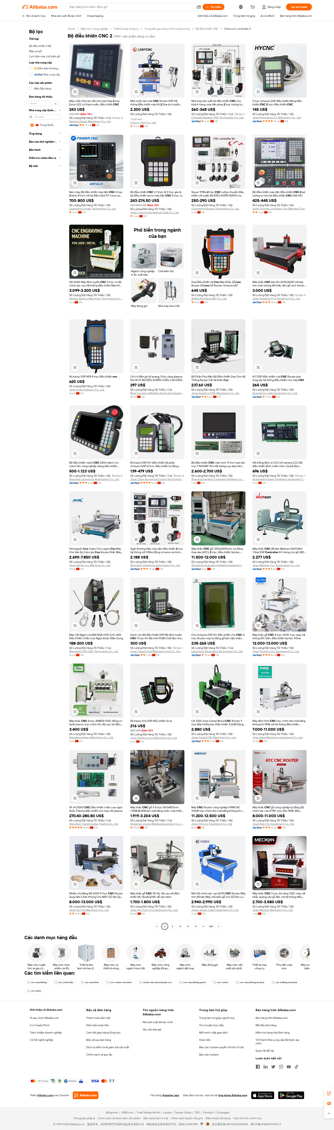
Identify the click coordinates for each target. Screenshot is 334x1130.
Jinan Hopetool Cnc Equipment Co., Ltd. (276, 298)
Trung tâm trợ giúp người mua (216, 1017)
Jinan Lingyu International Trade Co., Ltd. (154, 212)
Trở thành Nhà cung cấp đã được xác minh (278, 1041)
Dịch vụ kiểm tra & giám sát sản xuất (107, 1047)
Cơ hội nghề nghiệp (41, 1039)
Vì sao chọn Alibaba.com (44, 1017)
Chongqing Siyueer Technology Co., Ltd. (215, 208)
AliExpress (112, 1112)
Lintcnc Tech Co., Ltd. (143, 122)
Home (71, 28)
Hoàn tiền (205, 1039)
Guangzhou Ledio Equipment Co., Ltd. (274, 393)
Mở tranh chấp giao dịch (213, 1032)
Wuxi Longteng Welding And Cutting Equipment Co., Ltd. (157, 393)
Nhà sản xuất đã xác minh (158, 1022)
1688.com (127, 1112)
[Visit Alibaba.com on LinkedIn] (265, 1066)
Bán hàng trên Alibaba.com (272, 1017)
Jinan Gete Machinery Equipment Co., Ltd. (277, 737)
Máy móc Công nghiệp (94, 28)
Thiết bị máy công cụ (126, 28)
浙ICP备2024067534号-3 (265, 1124)
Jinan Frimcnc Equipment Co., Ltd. (211, 823)
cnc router (222, 982)
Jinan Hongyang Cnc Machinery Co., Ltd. (276, 117)
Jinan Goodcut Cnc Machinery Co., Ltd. (153, 737)
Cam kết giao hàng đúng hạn (103, 1032)
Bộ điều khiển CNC (207, 28)
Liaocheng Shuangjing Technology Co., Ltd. (217, 651)
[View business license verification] (202, 1124)
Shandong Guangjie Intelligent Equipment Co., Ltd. (218, 565)
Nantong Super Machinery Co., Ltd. (90, 121)
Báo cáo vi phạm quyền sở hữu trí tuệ (221, 1047)
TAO (197, 1112)
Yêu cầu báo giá (152, 1029)
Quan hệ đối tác (265, 1050)
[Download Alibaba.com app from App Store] (262, 1095)
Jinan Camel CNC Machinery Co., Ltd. (213, 737)
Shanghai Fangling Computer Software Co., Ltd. (218, 479)
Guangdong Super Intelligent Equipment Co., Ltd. (279, 479)
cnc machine (92, 982)
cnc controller (65, 982)
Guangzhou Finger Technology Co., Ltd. (92, 208)
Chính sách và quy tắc (99, 1054)
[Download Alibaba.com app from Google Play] (291, 1095)
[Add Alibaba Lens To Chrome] (85, 1095)
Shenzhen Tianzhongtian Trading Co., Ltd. (93, 823)
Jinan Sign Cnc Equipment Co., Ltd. (273, 823)
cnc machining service (252, 982)
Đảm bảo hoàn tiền (97, 1025)
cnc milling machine (286, 982)
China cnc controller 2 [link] (237, 28)
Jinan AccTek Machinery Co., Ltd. (89, 910)
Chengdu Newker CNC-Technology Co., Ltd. (217, 117)
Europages (223, 1112)
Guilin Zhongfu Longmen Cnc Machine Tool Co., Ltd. (279, 208)
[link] (329, 1093)
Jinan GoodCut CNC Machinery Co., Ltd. (215, 393)
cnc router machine (121, 982)
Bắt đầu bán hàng (266, 1025)
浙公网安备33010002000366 (230, 1124)
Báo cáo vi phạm (209, 1054)
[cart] (253, 7)
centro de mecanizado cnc (157, 982)
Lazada (167, 1112)
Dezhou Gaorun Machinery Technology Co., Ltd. (96, 298)
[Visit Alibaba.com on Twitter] (273, 1066)
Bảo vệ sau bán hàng (98, 1039)
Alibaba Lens (45, 1095)
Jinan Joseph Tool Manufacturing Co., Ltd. (155, 651)
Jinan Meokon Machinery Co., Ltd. (272, 910)
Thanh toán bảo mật (98, 1017)
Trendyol (208, 1112)
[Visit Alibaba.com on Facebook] (258, 1066)
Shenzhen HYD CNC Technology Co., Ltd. (93, 651)
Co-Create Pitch (39, 1025)
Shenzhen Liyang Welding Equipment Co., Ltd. (157, 823)
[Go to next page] (218, 926)
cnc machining (39, 982)
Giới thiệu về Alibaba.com (46, 1009)
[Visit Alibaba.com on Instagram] (281, 1066)
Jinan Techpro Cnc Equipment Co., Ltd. (275, 651)
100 (211, 926)
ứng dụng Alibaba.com (232, 1095)
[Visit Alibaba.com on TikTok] (296, 1066)
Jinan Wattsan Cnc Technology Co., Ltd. (276, 565)
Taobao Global (183, 1112)
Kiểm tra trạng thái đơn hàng (273, 1032)
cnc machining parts (194, 982)
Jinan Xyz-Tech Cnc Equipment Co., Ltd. (154, 910)
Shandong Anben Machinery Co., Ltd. (91, 737)
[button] (198, 7)
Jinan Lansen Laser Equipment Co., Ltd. (215, 910)
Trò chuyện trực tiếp (211, 1025)
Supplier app (171, 1095)
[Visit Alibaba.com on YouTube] (288, 1066)
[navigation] (43, 478)
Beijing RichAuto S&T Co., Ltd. (209, 298)
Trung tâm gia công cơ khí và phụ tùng (167, 28)
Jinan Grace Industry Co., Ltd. (87, 389)
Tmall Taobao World (148, 1112)
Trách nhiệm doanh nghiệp (46, 1032)
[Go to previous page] (156, 926)
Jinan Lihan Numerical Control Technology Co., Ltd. (157, 479)
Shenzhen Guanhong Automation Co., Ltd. (94, 479)
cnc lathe (36, 990)
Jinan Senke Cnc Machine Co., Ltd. (90, 565)
